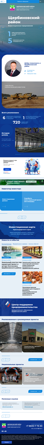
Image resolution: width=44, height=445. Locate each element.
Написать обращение (22, 1)
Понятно (7, 442)
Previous (3, 27)
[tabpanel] (23, 94)
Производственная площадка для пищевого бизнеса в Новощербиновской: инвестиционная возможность (31, 291)
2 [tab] (11, 213)
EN (43, 1)
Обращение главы (31, 73)
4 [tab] (25, 213)
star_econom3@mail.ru (36, 428)
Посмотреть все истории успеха (6, 139)
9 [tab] (40, 387)
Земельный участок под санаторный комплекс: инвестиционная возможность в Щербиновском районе (30, 265)
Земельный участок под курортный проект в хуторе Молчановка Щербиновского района (12, 265)
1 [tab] (3, 213)
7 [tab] (31, 387)
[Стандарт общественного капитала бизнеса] (22, 184)
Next (41, 27)
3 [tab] (18, 213)
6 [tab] (40, 213)
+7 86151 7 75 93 (34, 426)
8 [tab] (35, 387)
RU (40, 1)
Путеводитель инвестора (31, 71)
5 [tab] (33, 213)
